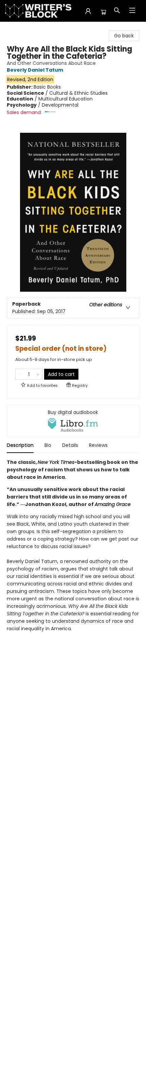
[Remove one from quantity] (20, 374)
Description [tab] (20, 445)
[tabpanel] (73, 551)
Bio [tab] (47, 445)
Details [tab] (70, 445)
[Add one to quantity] (38, 374)
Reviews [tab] (98, 445)
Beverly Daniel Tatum (35, 70)
